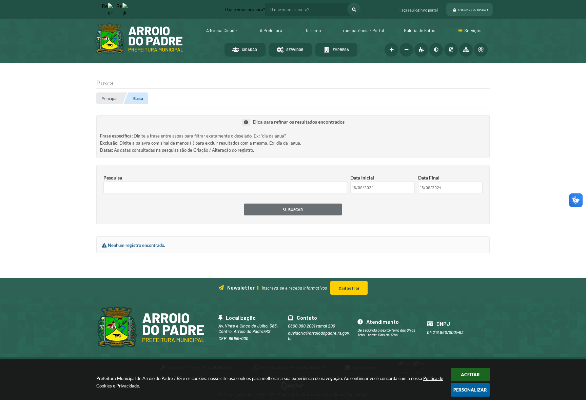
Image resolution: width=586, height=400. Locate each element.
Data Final (429, 178)
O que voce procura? (245, 9)
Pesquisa (112, 178)
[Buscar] (354, 9)
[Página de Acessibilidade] (481, 50)
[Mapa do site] (466, 50)
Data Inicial (362, 178)
